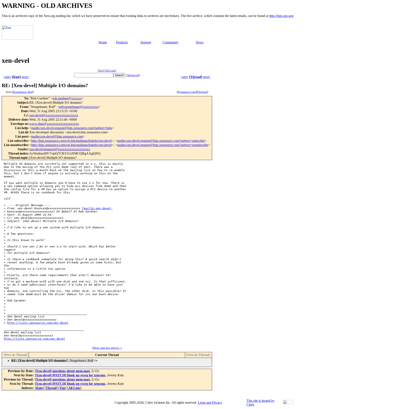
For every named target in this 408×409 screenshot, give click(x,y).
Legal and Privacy (210, 402)
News (200, 42)
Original (202, 92)
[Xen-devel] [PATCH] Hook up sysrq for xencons (70, 375)
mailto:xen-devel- (98, 208)
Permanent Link (187, 92)
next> (25, 77)
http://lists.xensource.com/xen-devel (37, 322)
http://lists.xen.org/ (281, 16)
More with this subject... (107, 347)
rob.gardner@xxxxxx (67, 98)
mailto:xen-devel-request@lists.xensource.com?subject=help (71, 128)
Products (122, 42)
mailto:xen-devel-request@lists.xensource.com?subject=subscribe (161, 140)
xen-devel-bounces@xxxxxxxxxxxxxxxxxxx (59, 149)
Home (103, 42)
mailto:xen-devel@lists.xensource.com (57, 136)
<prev (7, 77)
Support (145, 42)
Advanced (133, 75)
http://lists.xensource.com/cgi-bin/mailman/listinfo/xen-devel (71, 140)
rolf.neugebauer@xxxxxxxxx (78, 107)
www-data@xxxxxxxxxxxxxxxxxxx (54, 124)
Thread (195, 77)
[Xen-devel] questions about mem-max (62, 371)
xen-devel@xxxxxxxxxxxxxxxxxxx (53, 115)
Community (170, 42)
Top (101, 70)
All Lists (110, 70)
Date (16, 77)
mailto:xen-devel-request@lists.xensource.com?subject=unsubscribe (162, 145)
